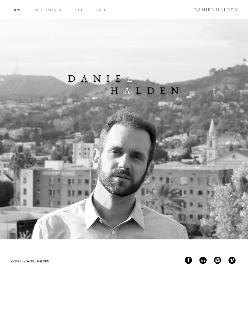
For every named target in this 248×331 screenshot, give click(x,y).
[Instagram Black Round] (217, 260)
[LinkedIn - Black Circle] (203, 260)
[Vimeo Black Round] (232, 260)
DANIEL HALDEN (216, 9)
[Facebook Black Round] (188, 260)
